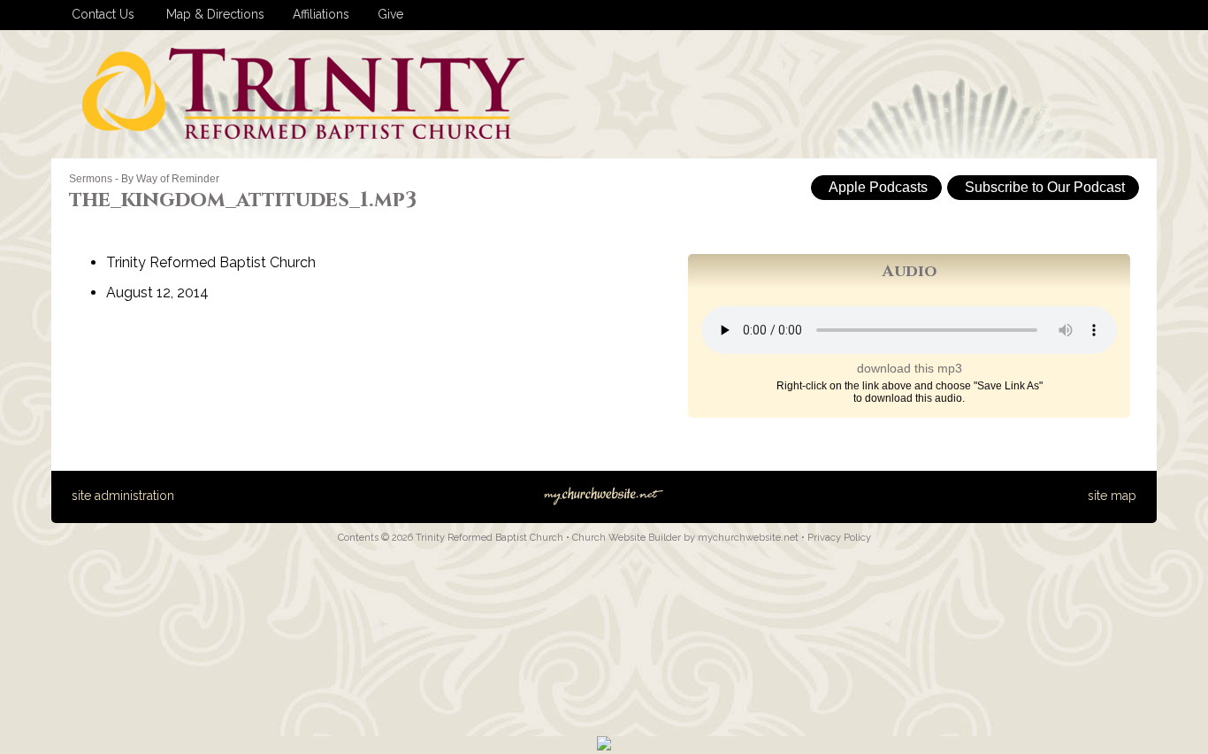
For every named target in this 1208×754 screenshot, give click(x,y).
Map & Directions (211, 14)
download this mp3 (909, 368)
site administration (123, 496)
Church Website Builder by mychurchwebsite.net (685, 537)
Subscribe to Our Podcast (1043, 187)
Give (387, 14)
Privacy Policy (839, 537)
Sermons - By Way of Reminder (144, 179)
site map (1112, 496)
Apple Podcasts (876, 187)
